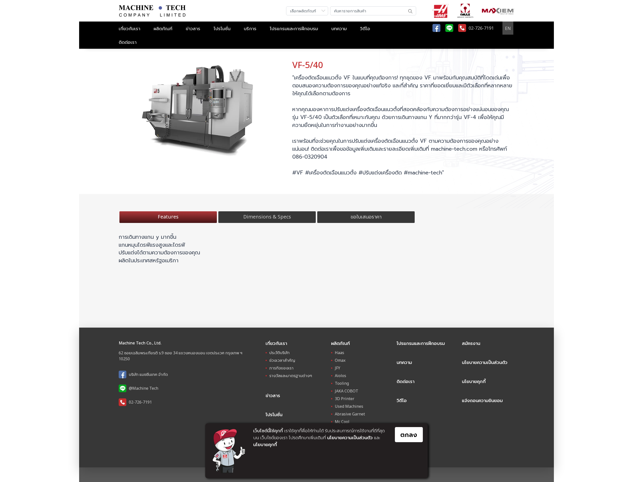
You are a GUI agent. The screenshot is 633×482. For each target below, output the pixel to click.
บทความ (339, 28)
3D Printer (344, 398)
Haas (339, 352)
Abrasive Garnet (350, 414)
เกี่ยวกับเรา (129, 28)
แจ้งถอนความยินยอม (482, 400)
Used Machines (349, 406)
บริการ (250, 28)
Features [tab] (168, 216)
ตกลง (408, 434)
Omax (340, 360)
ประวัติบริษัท (279, 352)
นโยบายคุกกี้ (474, 381)
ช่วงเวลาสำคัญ (282, 360)
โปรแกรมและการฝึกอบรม (294, 28)
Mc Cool (342, 421)
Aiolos (340, 375)
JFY (337, 368)
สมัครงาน (471, 343)
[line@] (449, 28)
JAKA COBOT (346, 391)
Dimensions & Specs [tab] (267, 216)
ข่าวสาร (193, 28)
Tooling (342, 383)
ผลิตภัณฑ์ (163, 28)
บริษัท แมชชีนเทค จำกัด (148, 374)
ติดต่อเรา (127, 42)
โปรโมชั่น (222, 28)
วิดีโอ (365, 28)
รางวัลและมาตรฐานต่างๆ (290, 375)
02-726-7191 (140, 402)
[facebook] (436, 28)
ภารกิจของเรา (281, 368)
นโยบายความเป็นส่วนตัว (484, 362)
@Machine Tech (143, 388)
